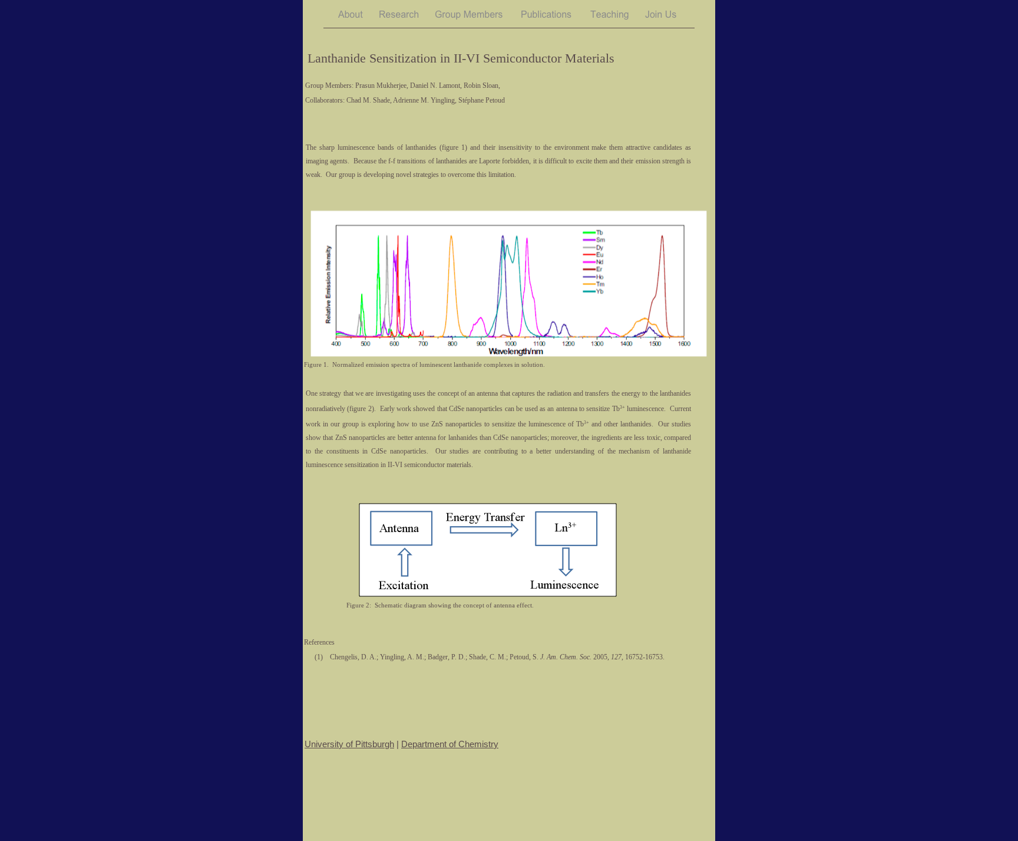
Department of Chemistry (449, 744)
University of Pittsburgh (349, 744)
